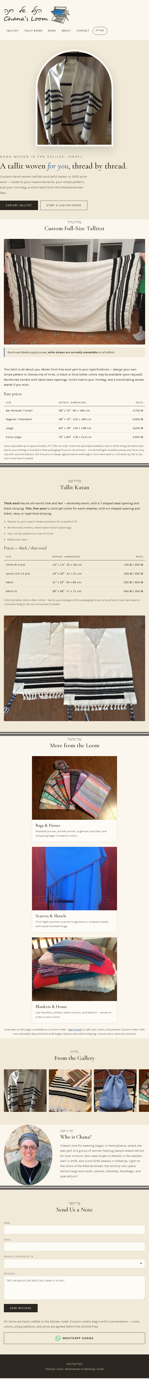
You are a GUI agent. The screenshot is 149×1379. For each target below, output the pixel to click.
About (66, 30)
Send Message (21, 1308)
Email (7, 1240)
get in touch (75, 1029)
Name (7, 1223)
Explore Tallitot (19, 205)
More (52, 30)
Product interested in (18, 1256)
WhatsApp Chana (78, 1338)
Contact (83, 30)
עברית (100, 30)
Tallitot (12, 30)
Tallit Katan (33, 30)
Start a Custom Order (63, 205)
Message (9, 1273)
